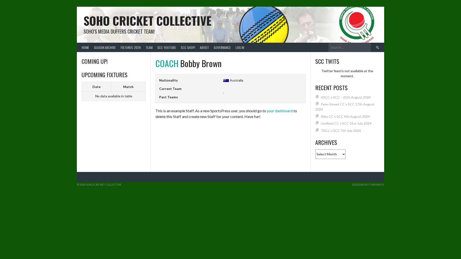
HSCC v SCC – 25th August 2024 (346, 97)
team (149, 47)
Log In (240, 47)
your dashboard (280, 110)
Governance (222, 47)
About (204, 47)
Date (96, 87)
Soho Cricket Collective (148, 20)
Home (85, 47)
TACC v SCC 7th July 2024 (341, 131)
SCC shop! (188, 47)
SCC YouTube (166, 47)
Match (128, 87)
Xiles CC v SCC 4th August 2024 (345, 116)
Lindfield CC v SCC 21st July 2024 (346, 123)
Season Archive (105, 47)
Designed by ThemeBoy (368, 184)
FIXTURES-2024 (131, 47)
